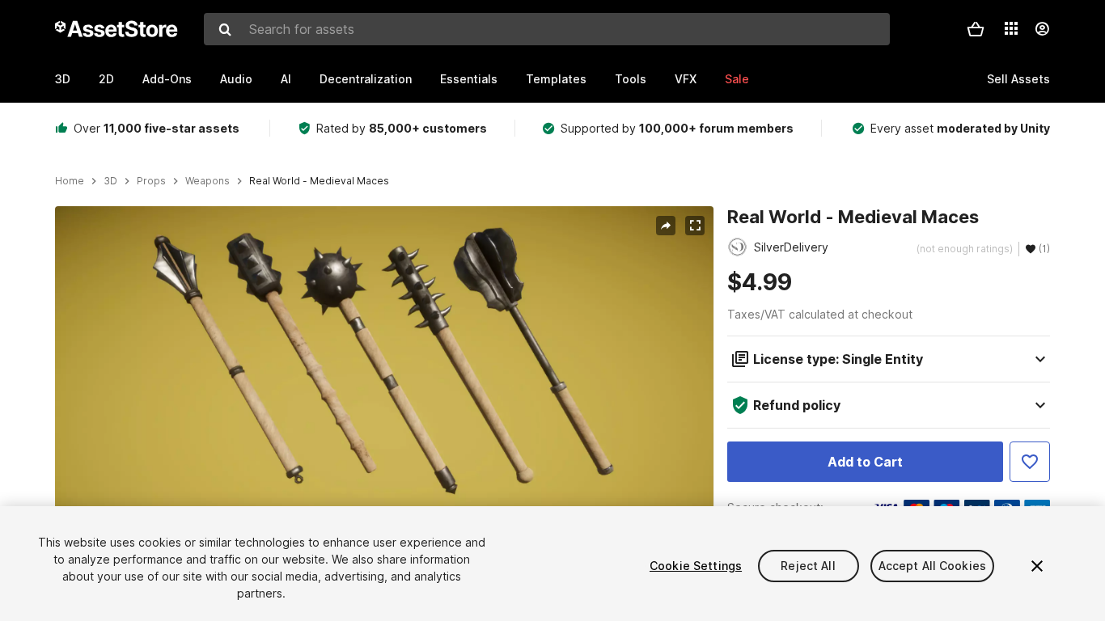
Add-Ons (167, 79)
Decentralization (366, 79)
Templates (556, 79)
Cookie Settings (696, 565)
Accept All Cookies (932, 565)
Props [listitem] (151, 181)
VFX (685, 79)
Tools (630, 79)
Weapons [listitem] (207, 181)
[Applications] (1011, 28)
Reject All (808, 565)
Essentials (468, 79)
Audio (236, 79)
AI (286, 79)
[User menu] (1042, 29)
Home (69, 181)
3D (62, 79)
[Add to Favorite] (1030, 461)
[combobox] (547, 29)
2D (106, 79)
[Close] (1037, 566)
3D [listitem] (110, 181)
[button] (975, 29)
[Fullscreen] (695, 225)
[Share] (665, 225)
